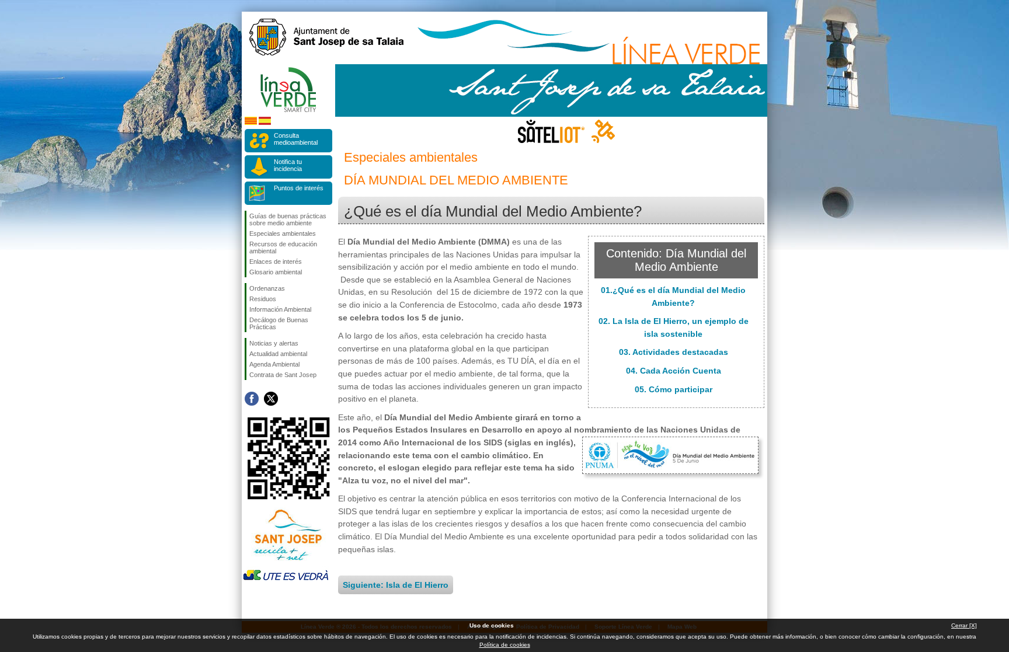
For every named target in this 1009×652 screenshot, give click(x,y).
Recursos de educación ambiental (283, 247)
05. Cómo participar (673, 389)
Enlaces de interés (275, 261)
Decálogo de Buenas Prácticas (278, 323)
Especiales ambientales (282, 233)
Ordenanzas (267, 288)
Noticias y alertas (273, 343)
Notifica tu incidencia (288, 165)
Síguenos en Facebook (252, 399)
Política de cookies (504, 644)
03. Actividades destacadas (673, 352)
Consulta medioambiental (296, 139)
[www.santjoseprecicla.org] (285, 563)
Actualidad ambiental (278, 353)
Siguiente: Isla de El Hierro (395, 585)
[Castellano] (265, 123)
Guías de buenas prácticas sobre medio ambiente (287, 219)
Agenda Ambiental (274, 364)
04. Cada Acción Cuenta (673, 370)
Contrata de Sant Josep (282, 374)
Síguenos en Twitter (271, 399)
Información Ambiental (280, 309)
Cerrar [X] (964, 625)
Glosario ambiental (275, 272)
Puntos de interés (298, 187)
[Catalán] (251, 123)
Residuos (262, 298)
